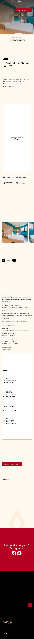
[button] (7, 260)
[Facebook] (19, 553)
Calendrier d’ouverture (11, 464)
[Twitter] (14, 553)
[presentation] (3, 260)
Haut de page (30, 605)
